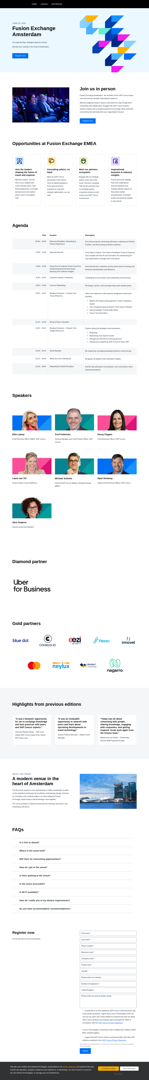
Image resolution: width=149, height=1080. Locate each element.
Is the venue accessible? (32, 884)
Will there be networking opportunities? (40, 859)
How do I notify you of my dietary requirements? (44, 900)
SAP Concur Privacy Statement (110, 1023)
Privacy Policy (118, 1074)
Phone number (86, 945)
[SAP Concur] (21, 4)
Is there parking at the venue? (35, 875)
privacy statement (69, 1067)
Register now (20, 56)
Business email (86, 951)
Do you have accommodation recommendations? (44, 909)
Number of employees (89, 982)
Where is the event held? (32, 851)
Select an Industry (87, 976)
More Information (129, 1068)
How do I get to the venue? (33, 867)
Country (83, 989)
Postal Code (85, 964)
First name (84, 932)
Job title (83, 970)
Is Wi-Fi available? (29, 892)
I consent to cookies (108, 1068)
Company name (86, 957)
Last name (84, 938)
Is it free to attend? (29, 842)
